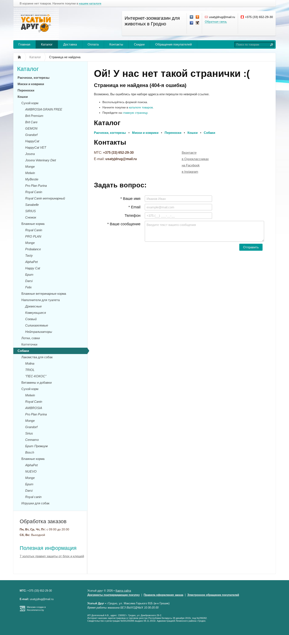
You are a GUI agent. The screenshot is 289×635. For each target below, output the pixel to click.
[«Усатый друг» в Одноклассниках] (198, 17)
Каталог (46, 44)
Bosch (29, 452)
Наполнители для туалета (40, 300)
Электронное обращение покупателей (213, 594)
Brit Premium (34, 116)
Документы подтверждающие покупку (113, 594)
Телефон (132, 215)
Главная (24, 44)
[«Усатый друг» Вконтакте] (192, 17)
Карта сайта (123, 590)
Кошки (23, 96)
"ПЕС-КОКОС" (35, 376)
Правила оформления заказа (163, 594)
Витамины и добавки (36, 382)
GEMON (31, 128)
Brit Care (31, 122)
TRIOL (29, 370)
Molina (29, 363)
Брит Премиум (36, 446)
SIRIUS (30, 211)
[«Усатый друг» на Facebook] (192, 23)
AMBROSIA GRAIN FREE (43, 109)
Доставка (70, 44)
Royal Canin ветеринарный (45, 198)
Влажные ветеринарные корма (43, 293)
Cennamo (32, 439)
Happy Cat (32, 268)
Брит (29, 274)
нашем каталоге (90, 3)
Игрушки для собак (35, 503)
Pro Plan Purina (36, 185)
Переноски (26, 90)
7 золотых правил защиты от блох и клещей (52, 556)
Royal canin (33, 497)
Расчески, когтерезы (34, 77)
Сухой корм (29, 103)
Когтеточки (29, 344)
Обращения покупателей (173, 44)
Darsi (29, 281)
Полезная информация (48, 548)
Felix (28, 287)
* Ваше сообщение (123, 224)
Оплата (93, 44)
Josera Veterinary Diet (40, 160)
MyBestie (31, 179)
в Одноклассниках (195, 159)
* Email (134, 207)
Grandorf (31, 135)
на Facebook (191, 165)
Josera (30, 154)
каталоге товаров (141, 107)
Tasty (29, 255)
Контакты (116, 44)
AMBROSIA (33, 408)
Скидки (139, 44)
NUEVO (31, 471)
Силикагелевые (36, 325)
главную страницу (135, 112)
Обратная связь (216, 21)
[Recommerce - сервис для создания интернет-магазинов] (22, 610)
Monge (30, 166)
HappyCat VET (35, 147)
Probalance (33, 249)
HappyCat (32, 141)
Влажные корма (32, 224)
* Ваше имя (130, 198)
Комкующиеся (35, 312)
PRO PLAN (33, 236)
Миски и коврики (31, 84)
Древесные (33, 306)
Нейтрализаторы (38, 331)
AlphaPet (31, 262)
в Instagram (190, 171)
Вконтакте (189, 152)
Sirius (29, 433)
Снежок (30, 217)
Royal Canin (33, 192)
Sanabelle (32, 204)
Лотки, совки (30, 338)
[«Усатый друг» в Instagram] (198, 23)
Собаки (23, 351)
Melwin (30, 173)
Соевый (31, 319)
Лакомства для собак (37, 357)
